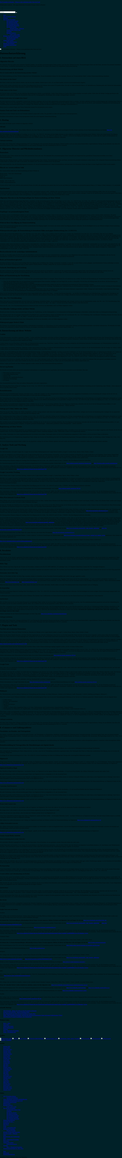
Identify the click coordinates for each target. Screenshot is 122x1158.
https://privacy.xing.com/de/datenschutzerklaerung (17, 975)
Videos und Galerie (8, 40)
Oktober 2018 (7, 1058)
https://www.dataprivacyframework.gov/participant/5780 (32, 469)
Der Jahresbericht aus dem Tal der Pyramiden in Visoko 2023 (19, 1013)
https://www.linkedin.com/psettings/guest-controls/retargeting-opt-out (69, 985)
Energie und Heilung (8, 43)
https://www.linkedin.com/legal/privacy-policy (75, 990)
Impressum (6, 1123)
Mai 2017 (5, 1066)
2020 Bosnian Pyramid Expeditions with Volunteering (17, 1016)
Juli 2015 (5, 1079)
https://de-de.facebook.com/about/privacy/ (97, 510)
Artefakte (9, 31)
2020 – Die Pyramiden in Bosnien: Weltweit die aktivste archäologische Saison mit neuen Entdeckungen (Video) (32, 1015)
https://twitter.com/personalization (97, 942)
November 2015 (7, 1076)
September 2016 (7, 1069)
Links (4, 46)
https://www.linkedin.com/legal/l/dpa (76, 987)
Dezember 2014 (7, 1087)
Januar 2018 (6, 1061)
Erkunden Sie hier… (8, 1121)
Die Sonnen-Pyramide (12, 21)
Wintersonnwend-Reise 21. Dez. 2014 (13, 1148)
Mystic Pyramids (11, 39)
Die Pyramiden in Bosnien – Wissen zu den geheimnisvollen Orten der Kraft (20, 2)
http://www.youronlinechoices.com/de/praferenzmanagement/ (16, 541)
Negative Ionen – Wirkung (17, 28)
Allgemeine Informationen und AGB (13, 1100)
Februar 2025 (6, 1046)
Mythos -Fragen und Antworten (11, 36)
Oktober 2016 (7, 1067)
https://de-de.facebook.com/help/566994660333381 (38, 959)
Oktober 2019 (7, 1052)
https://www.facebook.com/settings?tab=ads (94, 920)
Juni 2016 (5, 1072)
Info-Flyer (6, 1124)
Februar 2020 (6, 1051)
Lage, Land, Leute (15, 34)
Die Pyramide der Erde (13, 24)
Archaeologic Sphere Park (13, 30)
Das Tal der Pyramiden (9, 19)
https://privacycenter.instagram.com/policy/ (11, 959)
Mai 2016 (5, 1073)
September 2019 (7, 1054)
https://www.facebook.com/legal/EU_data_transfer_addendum (82, 528)
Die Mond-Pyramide (12, 22)
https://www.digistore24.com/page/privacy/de (12, 764)
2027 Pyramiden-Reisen (9, 16)
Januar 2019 (6, 1057)
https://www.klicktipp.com (12, 582)
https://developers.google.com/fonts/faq (40, 682)
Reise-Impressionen (12, 42)
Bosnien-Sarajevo (11, 33)
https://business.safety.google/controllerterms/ (105, 463)
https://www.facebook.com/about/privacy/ (45, 927)
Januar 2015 (6, 1085)
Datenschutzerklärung (9, 1120)
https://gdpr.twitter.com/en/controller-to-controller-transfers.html (83, 945)
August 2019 (6, 1055)
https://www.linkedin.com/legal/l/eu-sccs (99, 987)
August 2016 (6, 1070)
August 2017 (6, 1063)
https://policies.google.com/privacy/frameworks (78, 463)
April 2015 (6, 1081)
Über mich (6, 1024)
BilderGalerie (6, 1103)
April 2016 (6, 1075)
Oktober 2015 (7, 1078)
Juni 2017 (5, 1064)
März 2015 (6, 1082)
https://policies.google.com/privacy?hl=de (69, 488)
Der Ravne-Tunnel (11, 27)
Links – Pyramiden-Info (9, 1032)
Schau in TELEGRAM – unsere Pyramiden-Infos (16, 1012)
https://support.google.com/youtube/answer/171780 (13, 643)
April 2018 (6, 1060)
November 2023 (7, 1049)
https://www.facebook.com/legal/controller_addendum (40, 522)
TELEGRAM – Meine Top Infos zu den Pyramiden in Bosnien (20, 1011)
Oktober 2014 (7, 1090)
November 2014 (7, 1088)
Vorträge (5, 18)
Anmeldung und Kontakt (9, 45)
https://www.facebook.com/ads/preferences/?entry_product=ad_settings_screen (84, 535)
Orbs (4, 1135)
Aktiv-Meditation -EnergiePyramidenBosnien (15, 1099)
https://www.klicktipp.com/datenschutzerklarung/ (54, 613)
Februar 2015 (6, 1084)
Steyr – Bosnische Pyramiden (11, 1030)
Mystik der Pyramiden (12, 37)
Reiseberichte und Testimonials (11, 1136)
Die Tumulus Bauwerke (13, 25)
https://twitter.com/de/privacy (37, 948)
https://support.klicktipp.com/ (29, 582)
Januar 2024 (6, 1048)
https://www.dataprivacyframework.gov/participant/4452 (32, 547)
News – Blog (6, 1023)
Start (4, 15)
